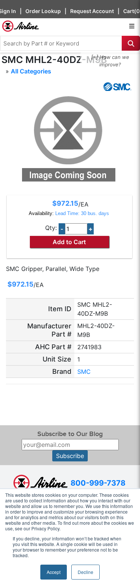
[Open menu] (132, 26)
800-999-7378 (98, 483)
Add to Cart (69, 242)
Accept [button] (53, 572)
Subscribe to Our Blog (70, 434)
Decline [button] (85, 572)
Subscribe (70, 456)
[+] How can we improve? (110, 60)
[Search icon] (131, 43)
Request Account (92, 11)
